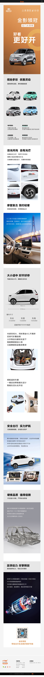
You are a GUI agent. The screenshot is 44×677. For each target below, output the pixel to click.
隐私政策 (17, 667)
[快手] (7, 667)
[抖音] (5, 667)
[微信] (3, 667)
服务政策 (23, 664)
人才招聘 (23, 662)
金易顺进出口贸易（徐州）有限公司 (35, 662)
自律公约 (23, 667)
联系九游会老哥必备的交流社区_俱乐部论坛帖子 (19, 664)
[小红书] (9, 667)
